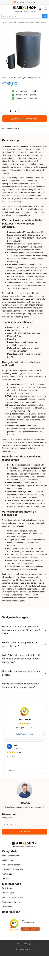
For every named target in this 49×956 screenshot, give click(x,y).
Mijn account (7, 906)
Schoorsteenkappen (10, 855)
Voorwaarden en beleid (24, 949)
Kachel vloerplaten (15, 554)
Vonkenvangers (8, 860)
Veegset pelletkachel (16, 539)
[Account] (40, 9)
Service (5, 878)
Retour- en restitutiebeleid (13, 897)
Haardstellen (12, 560)
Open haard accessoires (17, 548)
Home (4, 22)
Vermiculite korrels (15, 566)
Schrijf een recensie (24, 734)
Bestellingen (7, 888)
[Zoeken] (44, 16)
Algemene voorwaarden (12, 902)
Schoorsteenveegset (11, 865)
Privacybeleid (8, 893)
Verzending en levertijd (10, 128)
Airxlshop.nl (27, 944)
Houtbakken (12, 531)
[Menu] (3, 9)
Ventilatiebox (7, 874)
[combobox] (22, 16)
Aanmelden (24, 832)
